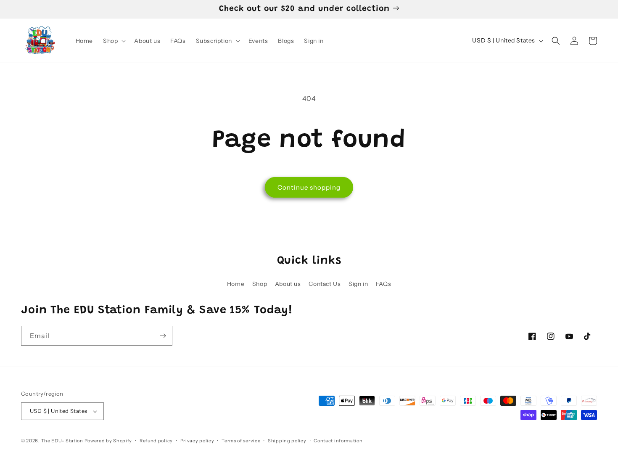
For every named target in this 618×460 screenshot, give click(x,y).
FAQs (383, 284)
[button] (113, 41)
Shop (259, 284)
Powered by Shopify (108, 441)
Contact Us (325, 284)
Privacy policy (197, 441)
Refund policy (156, 441)
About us (288, 284)
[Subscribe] (162, 336)
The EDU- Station (62, 441)
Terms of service (241, 441)
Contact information (338, 441)
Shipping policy (287, 441)
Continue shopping (309, 187)
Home (235, 284)
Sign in (358, 284)
